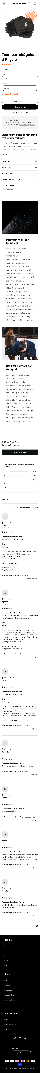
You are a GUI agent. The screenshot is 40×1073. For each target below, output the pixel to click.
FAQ (5, 980)
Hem (3, 49)
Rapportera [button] (28, 575)
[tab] (22, 507)
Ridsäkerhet (9, 966)
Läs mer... (5, 154)
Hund (6, 956)
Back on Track (16, 1068)
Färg (3, 74)
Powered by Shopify (27, 1068)
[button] (4, 3)
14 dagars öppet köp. (27, 125)
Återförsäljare (9, 1000)
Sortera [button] (5, 500)
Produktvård (9, 995)
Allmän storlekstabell (10, 94)
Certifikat (8, 1029)
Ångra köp (8, 990)
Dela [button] (34, 575)
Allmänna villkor (10, 1024)
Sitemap (7, 1005)
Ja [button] (22, 575)
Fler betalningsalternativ (20, 112)
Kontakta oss (9, 985)
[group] (20, 442)
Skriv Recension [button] (20, 452)
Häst (6, 961)
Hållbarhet (8, 1019)
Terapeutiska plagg (11, 951)
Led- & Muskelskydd (12, 946)
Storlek (4, 84)
